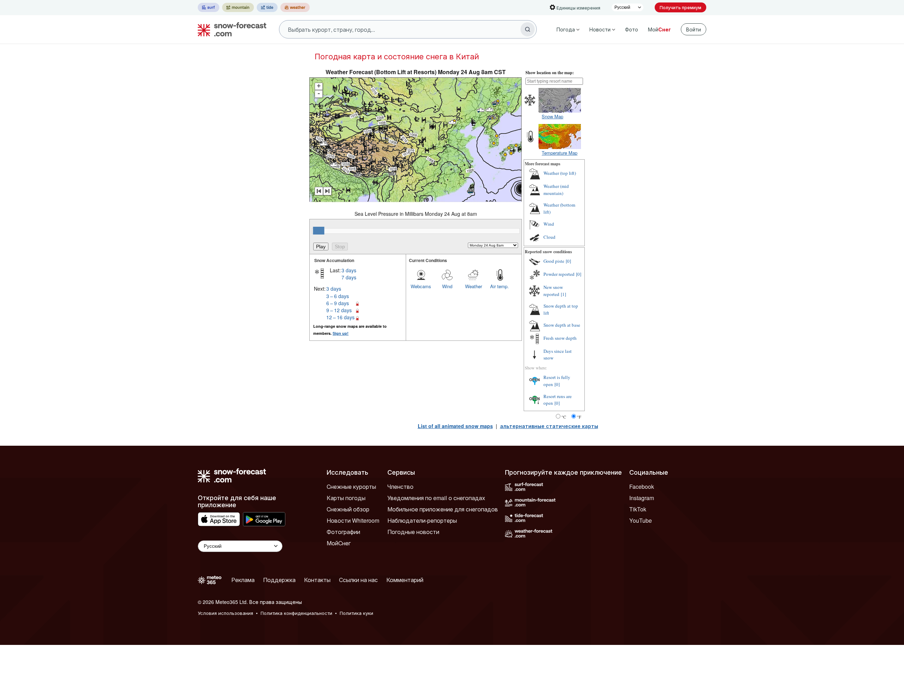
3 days (348, 270)
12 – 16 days (340, 317)
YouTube (640, 520)
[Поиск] (528, 29)
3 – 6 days (337, 295)
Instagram (641, 498)
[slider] (318, 231)
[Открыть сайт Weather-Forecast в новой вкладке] (295, 7)
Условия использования (225, 613)
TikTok (637, 509)
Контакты (317, 580)
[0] (568, 261)
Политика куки (356, 613)
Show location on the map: (549, 73)
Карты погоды (346, 498)
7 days (348, 277)
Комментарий (404, 580)
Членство (400, 486)
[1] (563, 294)
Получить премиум (680, 7)
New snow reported (553, 290)
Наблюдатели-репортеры (422, 520)
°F (579, 417)
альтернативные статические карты (549, 425)
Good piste (553, 261)
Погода (566, 29)
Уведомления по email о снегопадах (436, 498)
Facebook (641, 486)
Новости (600, 29)
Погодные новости (413, 532)
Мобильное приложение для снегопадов (442, 509)
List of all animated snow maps (455, 425)
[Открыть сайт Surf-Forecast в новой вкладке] (208, 7)
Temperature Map (559, 152)
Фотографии (343, 532)
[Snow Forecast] (230, 29)
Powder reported (559, 274)
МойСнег (339, 543)
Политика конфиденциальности (296, 613)
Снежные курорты (351, 486)
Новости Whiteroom (353, 520)
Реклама (243, 580)
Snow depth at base (561, 325)
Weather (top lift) (559, 173)
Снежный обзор (348, 509)
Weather (473, 286)
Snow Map (552, 116)
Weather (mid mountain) (556, 189)
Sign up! (341, 333)
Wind (447, 286)
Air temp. (499, 286)
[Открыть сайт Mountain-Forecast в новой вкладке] (238, 7)
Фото (631, 29)
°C (563, 417)
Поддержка (279, 580)
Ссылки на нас (358, 580)
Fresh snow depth (560, 338)
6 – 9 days (337, 303)
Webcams (421, 286)
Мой (659, 29)
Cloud (549, 237)
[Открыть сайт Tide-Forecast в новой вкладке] (267, 7)
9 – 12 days (339, 310)
